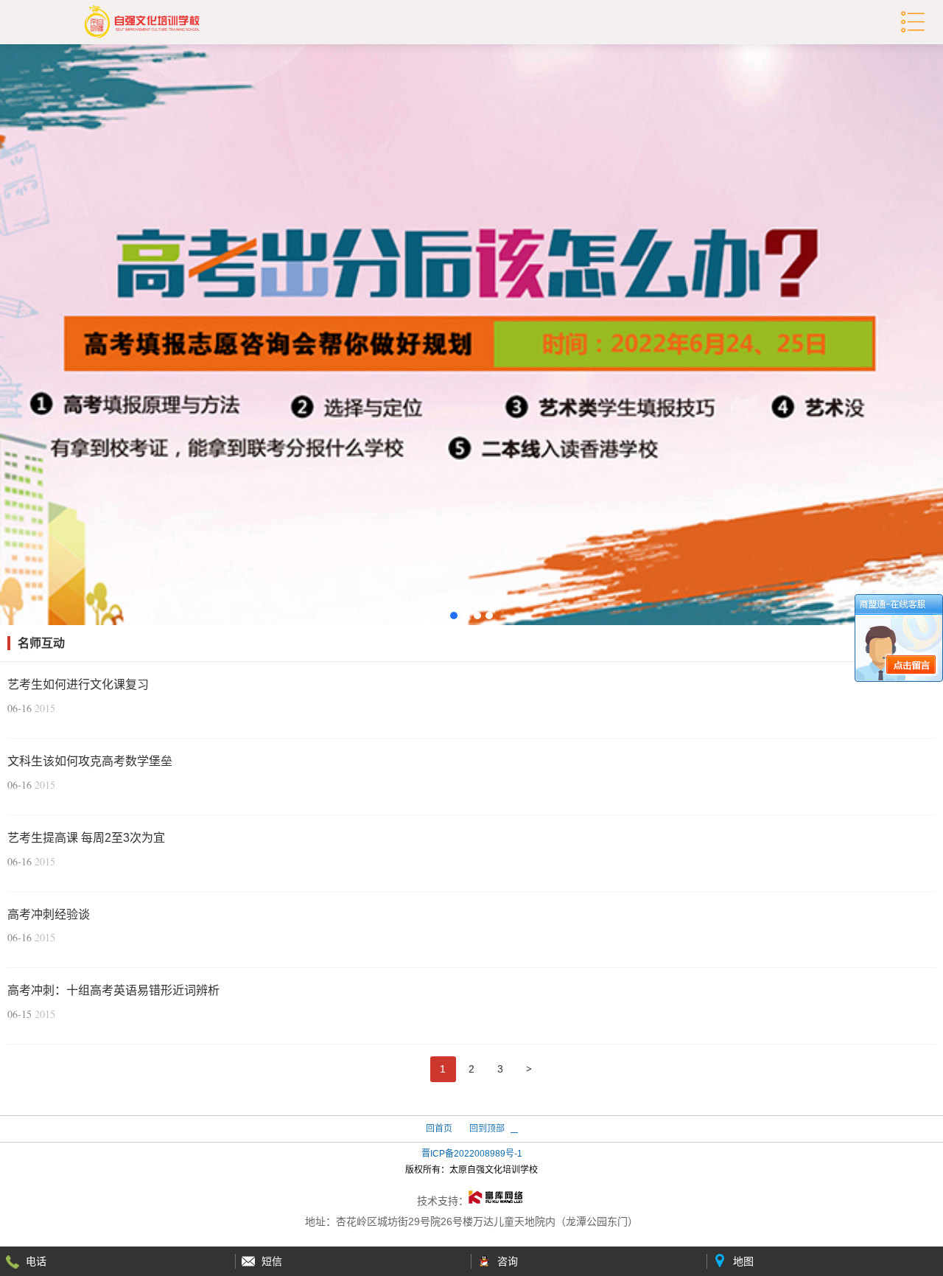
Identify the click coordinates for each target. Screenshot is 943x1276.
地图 (743, 1261)
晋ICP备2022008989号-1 (471, 1153)
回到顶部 (487, 1128)
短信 (272, 1261)
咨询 (507, 1261)
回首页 (439, 1128)
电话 (36, 1261)
